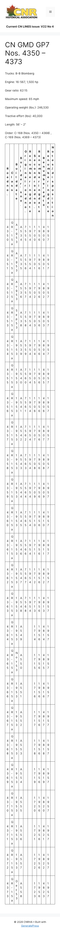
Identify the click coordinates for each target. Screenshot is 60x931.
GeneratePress (30, 925)
